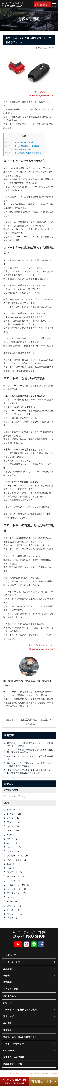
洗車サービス (9, 1016)
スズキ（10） (13, 851)
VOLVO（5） (13, 901)
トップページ (9, 955)
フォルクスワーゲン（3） (19, 885)
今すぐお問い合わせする (41, 4)
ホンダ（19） (13, 818)
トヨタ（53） (13, 830)
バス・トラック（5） (17, 860)
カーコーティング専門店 (29, 934)
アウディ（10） (14, 906)
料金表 (6, 975)
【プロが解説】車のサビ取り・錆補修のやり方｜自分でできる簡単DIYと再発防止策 (30, 771)
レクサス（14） (14, 814)
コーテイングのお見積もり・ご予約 (20, 1009)
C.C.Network (9, 1050)
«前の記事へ (11, 719)
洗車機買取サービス (12, 1064)
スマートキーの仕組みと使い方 (19, 142)
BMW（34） (13, 834)
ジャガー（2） (14, 910)
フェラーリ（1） (15, 914)
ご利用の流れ (9, 996)
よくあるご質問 (10, 989)
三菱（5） (12, 868)
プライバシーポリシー (13, 1043)
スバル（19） (13, 826)
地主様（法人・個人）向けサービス (20, 1037)
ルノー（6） (13, 843)
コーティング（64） (16, 796)
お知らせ (7, 1003)
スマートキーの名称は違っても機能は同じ (24, 146)
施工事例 (7, 982)
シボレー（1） (14, 809)
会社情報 (7, 1023)
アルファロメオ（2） (17, 893)
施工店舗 (7, 968)
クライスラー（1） (16, 876)
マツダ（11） (13, 839)
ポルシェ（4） (14, 880)
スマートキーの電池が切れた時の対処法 (23, 153)
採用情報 (7, 1030)
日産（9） (12, 864)
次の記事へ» (47, 719)
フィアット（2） (15, 872)
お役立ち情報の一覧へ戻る (29, 721)
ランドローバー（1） (17, 889)
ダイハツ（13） (14, 847)
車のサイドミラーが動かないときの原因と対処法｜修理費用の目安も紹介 (30, 764)
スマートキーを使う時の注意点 (19, 149)
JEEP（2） (12, 897)
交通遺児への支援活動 (13, 1057)
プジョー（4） (14, 822)
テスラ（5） (13, 918)
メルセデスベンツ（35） (18, 855)
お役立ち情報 (11, 790)
